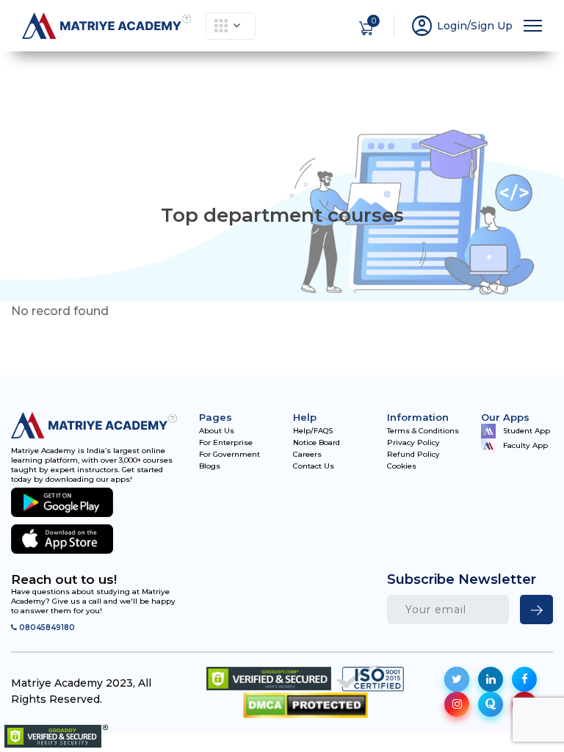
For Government (229, 454)
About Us (216, 431)
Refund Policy (413, 454)
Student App (526, 430)
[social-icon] (456, 679)
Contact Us (313, 466)
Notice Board (316, 442)
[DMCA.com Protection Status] (305, 705)
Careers (307, 454)
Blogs (209, 466)
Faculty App (525, 445)
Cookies (401, 466)
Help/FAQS (313, 431)
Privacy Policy (413, 442)
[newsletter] (536, 609)
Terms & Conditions (423, 431)
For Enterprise (226, 442)
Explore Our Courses (231, 26)
